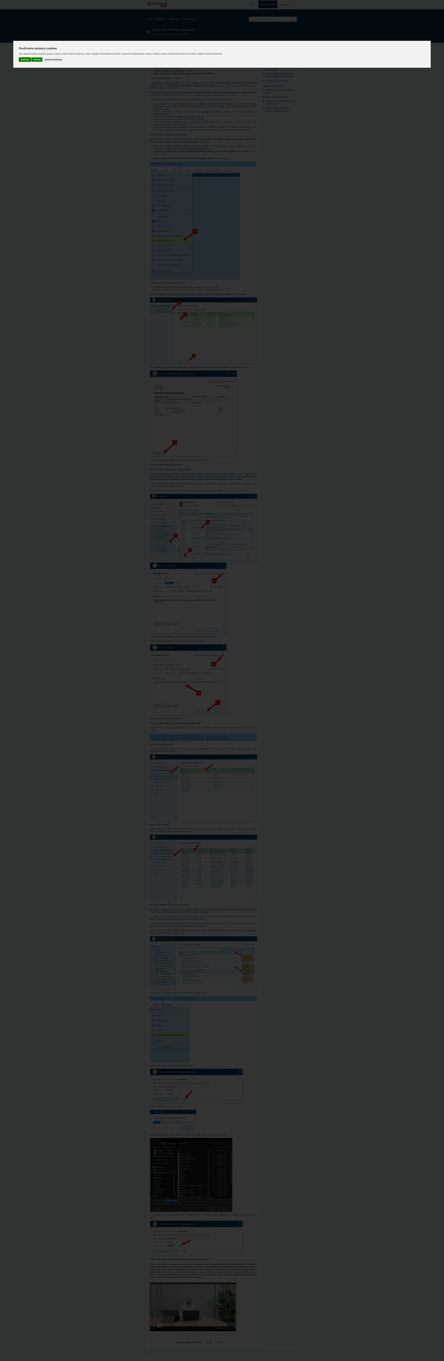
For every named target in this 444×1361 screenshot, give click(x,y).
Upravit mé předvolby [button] (53, 60)
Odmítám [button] (37, 60)
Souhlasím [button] (25, 60)
